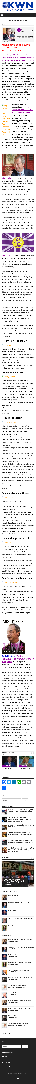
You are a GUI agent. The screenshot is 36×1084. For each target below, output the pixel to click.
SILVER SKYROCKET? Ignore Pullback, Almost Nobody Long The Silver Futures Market (20, 819)
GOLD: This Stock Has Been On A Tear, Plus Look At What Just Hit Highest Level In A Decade (21, 849)
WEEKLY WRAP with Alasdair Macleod (21, 903)
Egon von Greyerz (25, 768)
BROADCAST (6, 766)
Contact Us (6, 1067)
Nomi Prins (12, 926)
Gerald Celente (7, 768)
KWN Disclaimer (8, 1057)
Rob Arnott (12, 910)
